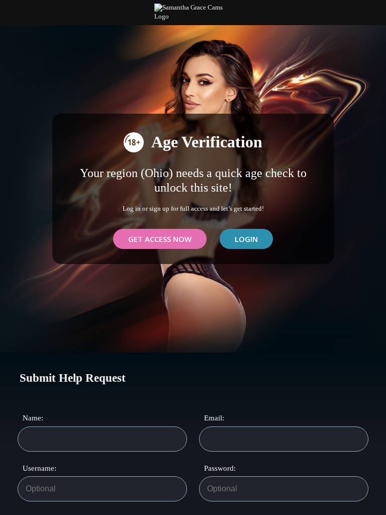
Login (246, 239)
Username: (34, 468)
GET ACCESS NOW (159, 239)
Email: (214, 418)
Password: (215, 468)
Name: (33, 418)
